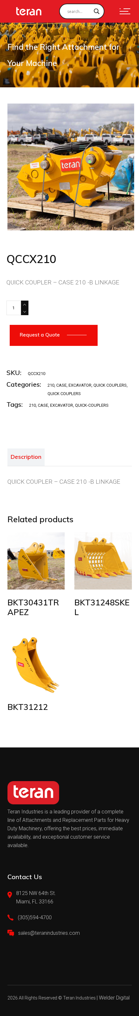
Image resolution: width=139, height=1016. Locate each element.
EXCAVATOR (80, 385)
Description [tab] (26, 456)
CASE (61, 385)
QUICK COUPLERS (110, 385)
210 (51, 385)
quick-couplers (92, 405)
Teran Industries (79, 997)
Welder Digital (114, 998)
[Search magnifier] (96, 11)
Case (43, 405)
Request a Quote (40, 335)
